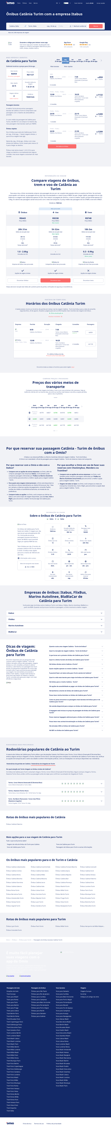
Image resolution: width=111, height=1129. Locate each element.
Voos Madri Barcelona (63, 1058)
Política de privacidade (54, 1124)
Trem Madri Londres (13, 1041)
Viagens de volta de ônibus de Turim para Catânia (23, 844)
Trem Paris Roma (12, 1086)
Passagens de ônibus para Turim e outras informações (74, 847)
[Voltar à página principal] (11, 3)
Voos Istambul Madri (63, 1036)
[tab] (55, 66)
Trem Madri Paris (12, 1044)
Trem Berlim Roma (13, 1016)
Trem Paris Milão (12, 1080)
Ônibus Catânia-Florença (64, 882)
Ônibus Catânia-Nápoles (63, 875)
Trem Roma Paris (12, 1100)
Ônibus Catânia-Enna (87, 882)
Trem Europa (11, 994)
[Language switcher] (67, 3)
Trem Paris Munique (13, 1083)
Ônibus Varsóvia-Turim (38, 894)
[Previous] (29, 406)
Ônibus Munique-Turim (87, 894)
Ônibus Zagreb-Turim (13, 906)
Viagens (83, 988)
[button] (51, 26)
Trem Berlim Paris (13, 1013)
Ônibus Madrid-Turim (63, 886)
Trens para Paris (12, 1002)
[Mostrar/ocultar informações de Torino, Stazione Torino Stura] (102, 792)
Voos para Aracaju (62, 1013)
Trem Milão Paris (12, 1055)
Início (8, 940)
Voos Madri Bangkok (63, 1055)
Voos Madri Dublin (62, 1066)
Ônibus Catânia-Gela (37, 886)
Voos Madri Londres (63, 1077)
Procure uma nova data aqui (55, 355)
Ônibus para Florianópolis (40, 1005)
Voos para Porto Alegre (64, 1000)
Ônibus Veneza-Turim (13, 902)
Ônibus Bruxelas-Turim (87, 898)
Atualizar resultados (54, 316)
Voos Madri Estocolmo (63, 1069)
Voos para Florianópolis (64, 1002)
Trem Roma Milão (13, 1097)
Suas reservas (78, 3)
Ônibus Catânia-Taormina (14, 882)
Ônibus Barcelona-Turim (14, 894)
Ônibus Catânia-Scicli (87, 871)
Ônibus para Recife (37, 1011)
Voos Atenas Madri (62, 1019)
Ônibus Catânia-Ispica (63, 871)
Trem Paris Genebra (13, 1072)
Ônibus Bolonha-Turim (87, 902)
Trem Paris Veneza (13, 1088)
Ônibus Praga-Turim (62, 898)
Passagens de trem (13, 988)
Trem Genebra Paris (13, 1030)
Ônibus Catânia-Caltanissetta (15, 867)
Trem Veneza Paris (13, 1102)
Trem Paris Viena (12, 1091)
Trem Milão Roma (13, 1058)
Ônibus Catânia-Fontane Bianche (66, 867)
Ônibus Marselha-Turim (88, 906)
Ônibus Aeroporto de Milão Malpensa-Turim (94, 926)
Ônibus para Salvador (38, 1013)
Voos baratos (60, 988)
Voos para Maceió (62, 1005)
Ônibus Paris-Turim (86, 890)
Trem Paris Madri (12, 1077)
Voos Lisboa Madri (62, 1038)
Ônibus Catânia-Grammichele (40, 867)
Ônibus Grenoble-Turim (14, 930)
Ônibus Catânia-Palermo (14, 824)
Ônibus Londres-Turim (87, 886)
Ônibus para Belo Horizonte (40, 1002)
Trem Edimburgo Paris (14, 1025)
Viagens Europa (86, 991)
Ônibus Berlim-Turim (62, 894)
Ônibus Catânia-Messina (39, 879)
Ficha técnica (27, 1124)
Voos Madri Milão (62, 1080)
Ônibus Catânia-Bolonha (14, 879)
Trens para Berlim (13, 1005)
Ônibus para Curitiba (38, 997)
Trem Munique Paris (13, 1061)
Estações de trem (12, 991)
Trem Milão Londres (13, 1050)
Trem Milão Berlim (13, 1047)
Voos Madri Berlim (62, 1061)
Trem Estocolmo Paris (14, 1027)
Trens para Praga (12, 1008)
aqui (72, 367)
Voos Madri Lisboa (62, 1075)
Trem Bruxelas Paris (13, 1019)
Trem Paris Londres (13, 1075)
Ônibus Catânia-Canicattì (88, 867)
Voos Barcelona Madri (63, 1022)
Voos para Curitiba (62, 994)
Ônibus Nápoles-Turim (38, 898)
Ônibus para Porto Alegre (40, 1008)
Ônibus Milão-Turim (62, 890)
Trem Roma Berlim (13, 1094)
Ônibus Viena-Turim (62, 902)
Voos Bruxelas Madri (63, 1027)
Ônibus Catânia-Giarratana (39, 871)
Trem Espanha (11, 1108)
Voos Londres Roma (63, 1047)
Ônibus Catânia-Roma (13, 875)
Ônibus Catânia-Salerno (14, 886)
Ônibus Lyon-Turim (37, 902)
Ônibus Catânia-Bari (62, 879)
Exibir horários (14, 98)
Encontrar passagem (14, 76)
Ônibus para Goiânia (38, 1016)
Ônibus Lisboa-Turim (37, 890)
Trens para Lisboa (13, 1011)
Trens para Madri (12, 997)
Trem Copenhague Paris (15, 1022)
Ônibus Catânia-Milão (38, 875)
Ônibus (25, 3)
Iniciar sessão (101, 3)
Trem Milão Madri (13, 1052)
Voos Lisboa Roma (62, 1041)
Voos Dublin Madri (62, 1030)
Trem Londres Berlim (14, 1033)
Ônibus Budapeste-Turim (64, 906)
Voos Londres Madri (63, 1044)
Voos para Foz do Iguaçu (64, 1008)
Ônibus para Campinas (39, 1000)
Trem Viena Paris (12, 1105)
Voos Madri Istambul (63, 1072)
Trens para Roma (12, 1000)
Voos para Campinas (63, 1011)
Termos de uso (39, 1124)
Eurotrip (83, 994)
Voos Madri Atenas (62, 1052)
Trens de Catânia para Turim (65, 844)
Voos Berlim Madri (62, 1025)
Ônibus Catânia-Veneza (87, 875)
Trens (18, 3)
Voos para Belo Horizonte (64, 997)
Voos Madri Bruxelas (63, 1063)
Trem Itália (10, 1111)
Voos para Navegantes (63, 1016)
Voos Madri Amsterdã (63, 1050)
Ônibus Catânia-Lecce (38, 882)
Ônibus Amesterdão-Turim (15, 898)
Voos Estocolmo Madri (63, 1033)
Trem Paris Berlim (13, 1063)
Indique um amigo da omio (90, 997)
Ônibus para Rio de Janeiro (40, 994)
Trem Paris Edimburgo (14, 1069)
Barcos (36, 3)
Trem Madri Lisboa (13, 1038)
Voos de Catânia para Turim (16, 847)
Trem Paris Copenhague (15, 1066)
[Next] (101, 60)
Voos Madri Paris (62, 1086)
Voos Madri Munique (63, 1083)
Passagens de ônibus (38, 988)
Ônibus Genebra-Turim (38, 906)
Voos (30, 3)
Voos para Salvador (62, 991)
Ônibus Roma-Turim (12, 890)
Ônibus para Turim (25, 940)
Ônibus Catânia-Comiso (14, 871)
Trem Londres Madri (13, 1036)
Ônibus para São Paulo (39, 991)
